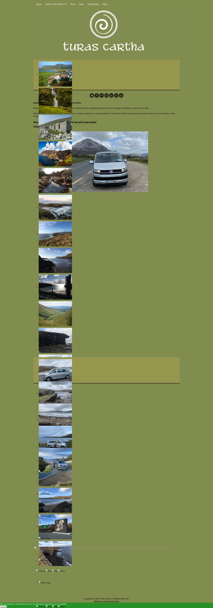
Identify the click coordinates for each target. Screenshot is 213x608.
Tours (72, 4)
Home (39, 4)
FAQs (105, 4)
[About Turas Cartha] (65, 4)
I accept (3, 607)
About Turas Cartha (54, 4)
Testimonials (93, 4)
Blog (81, 4)
